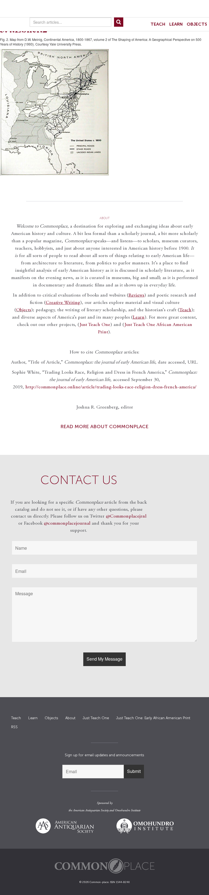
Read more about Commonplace (104, 427)
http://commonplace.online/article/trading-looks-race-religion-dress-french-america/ (110, 387)
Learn (176, 24)
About (70, 718)
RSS (14, 727)
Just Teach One (94, 324)
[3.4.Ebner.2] (104, 112)
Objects (197, 24)
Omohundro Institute (127, 810)
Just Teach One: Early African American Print (153, 718)
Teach (157, 24)
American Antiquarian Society (91, 810)
